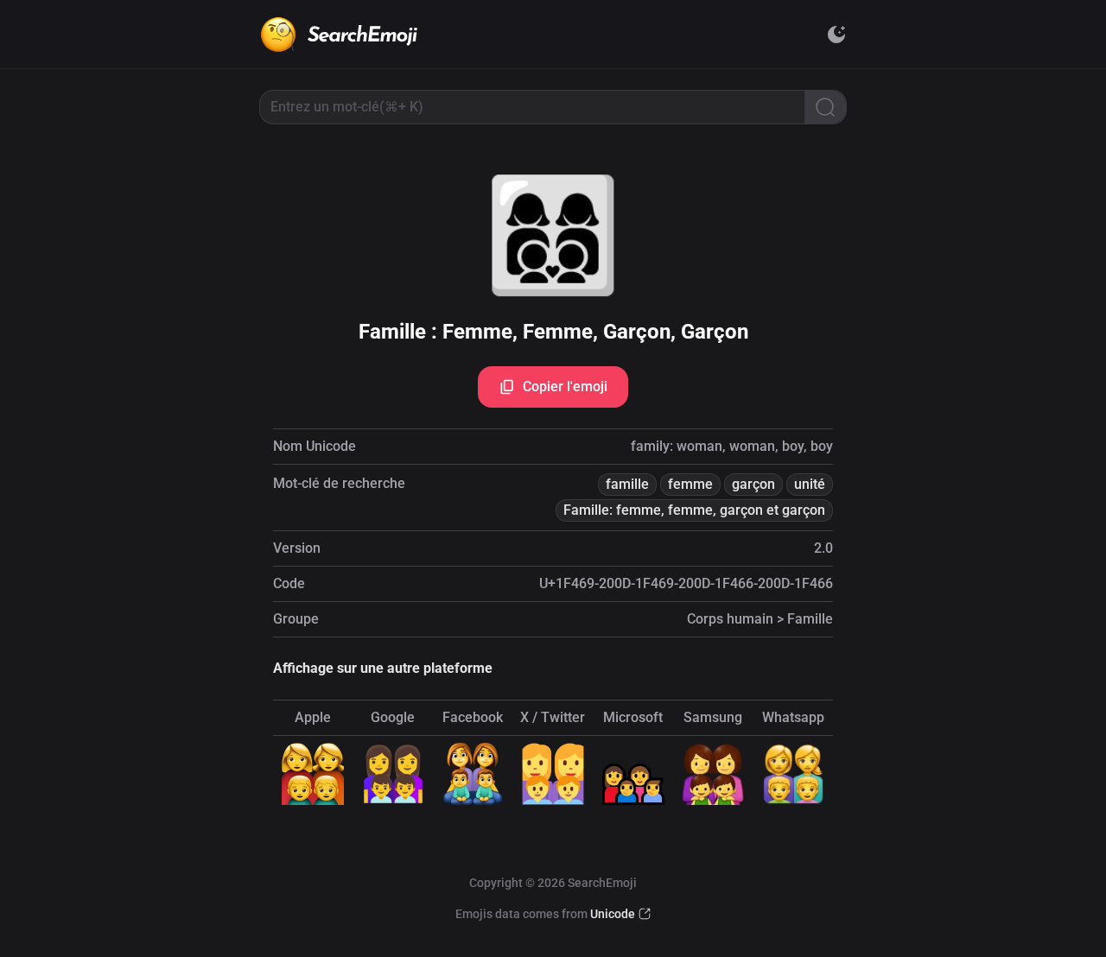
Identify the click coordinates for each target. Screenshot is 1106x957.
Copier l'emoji (565, 386)
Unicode (612, 914)
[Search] (825, 107)
